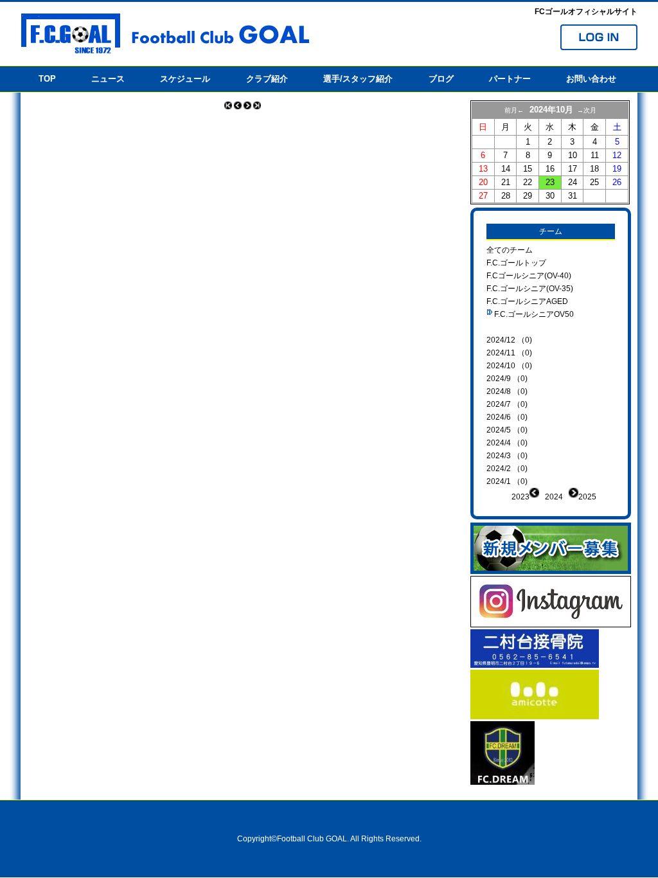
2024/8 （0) (507, 391)
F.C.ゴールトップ (516, 262)
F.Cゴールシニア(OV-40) (528, 275)
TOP (47, 79)
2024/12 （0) (509, 340)
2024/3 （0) (507, 455)
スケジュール (185, 79)
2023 (520, 496)
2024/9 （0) (507, 378)
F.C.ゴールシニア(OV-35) (529, 288)
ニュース (108, 79)
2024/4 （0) (507, 442)
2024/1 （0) (507, 481)
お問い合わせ (591, 79)
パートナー (510, 79)
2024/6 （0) (507, 417)
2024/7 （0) (507, 404)
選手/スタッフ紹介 (358, 79)
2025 (587, 496)
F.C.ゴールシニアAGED (527, 301)
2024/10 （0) (509, 365)
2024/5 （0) (507, 430)
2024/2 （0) (507, 468)
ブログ (441, 79)
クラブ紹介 (267, 79)
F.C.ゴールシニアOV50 (534, 314)
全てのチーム (509, 250)
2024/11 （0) (509, 352)
